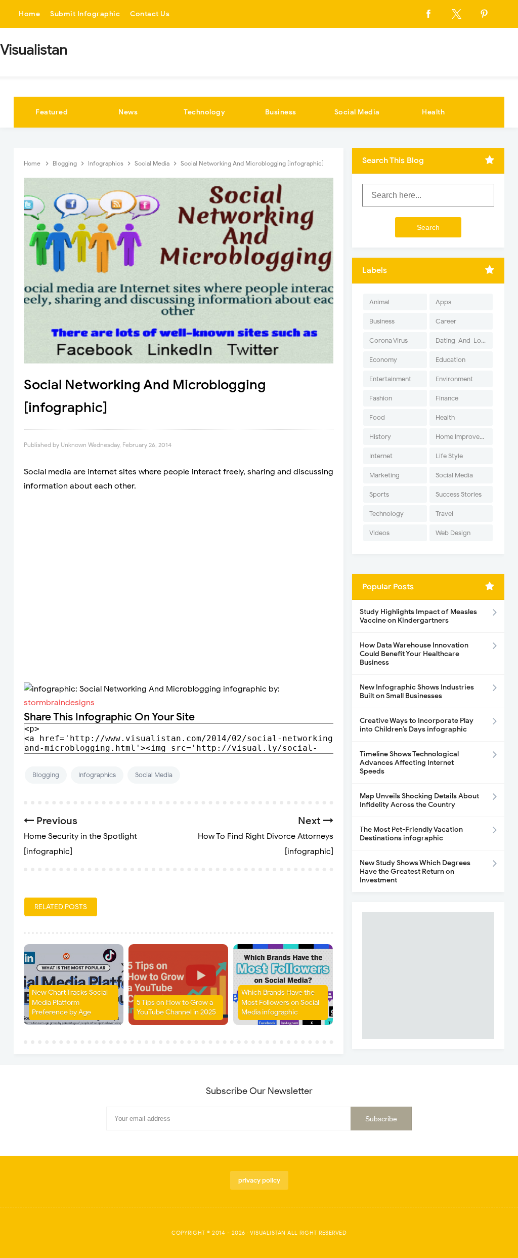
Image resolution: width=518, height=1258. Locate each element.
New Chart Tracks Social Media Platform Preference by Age (70, 1002)
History (380, 436)
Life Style (449, 456)
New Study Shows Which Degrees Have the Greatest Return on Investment (415, 871)
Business (280, 112)
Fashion (380, 398)
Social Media (357, 112)
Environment (454, 379)
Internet (381, 456)
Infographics (97, 774)
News (128, 112)
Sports (379, 494)
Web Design (453, 533)
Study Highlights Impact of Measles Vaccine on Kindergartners (418, 616)
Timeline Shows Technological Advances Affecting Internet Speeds (409, 763)
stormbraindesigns (59, 703)
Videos (379, 533)
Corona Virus (388, 340)
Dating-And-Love (462, 340)
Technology (204, 112)
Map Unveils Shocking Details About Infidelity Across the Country (419, 800)
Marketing (384, 475)
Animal (379, 302)
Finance (447, 398)
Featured (51, 112)
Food (377, 417)
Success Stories (459, 494)
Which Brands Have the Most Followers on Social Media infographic (280, 1002)
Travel (444, 513)
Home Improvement (464, 436)
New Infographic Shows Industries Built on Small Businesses (417, 691)
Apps (443, 302)
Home (29, 14)
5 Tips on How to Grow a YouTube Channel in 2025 (176, 1007)
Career (446, 321)
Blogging (45, 774)
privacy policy (259, 1180)
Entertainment (390, 379)
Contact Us (149, 14)
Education (450, 359)
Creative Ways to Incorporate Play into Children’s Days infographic (416, 725)
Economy (383, 359)
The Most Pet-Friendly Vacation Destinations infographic (411, 833)
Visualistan (268, 1232)
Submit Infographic (85, 14)
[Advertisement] (178, 588)
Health (433, 112)
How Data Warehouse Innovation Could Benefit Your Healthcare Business (414, 654)
